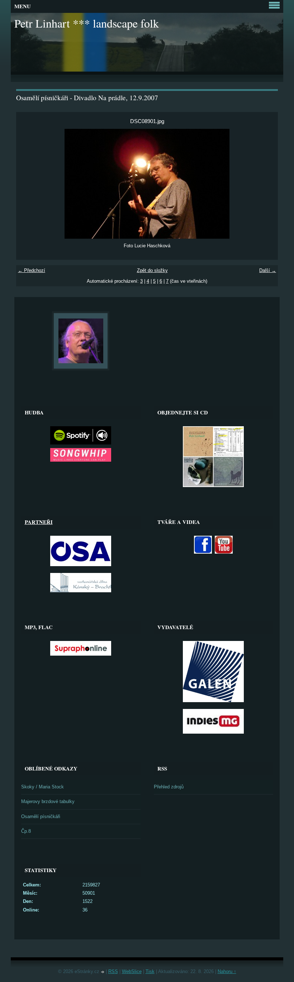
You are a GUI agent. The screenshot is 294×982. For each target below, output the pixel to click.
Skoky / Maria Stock (42, 786)
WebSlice (132, 971)
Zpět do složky (152, 270)
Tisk (150, 971)
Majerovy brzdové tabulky (48, 801)
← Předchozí (31, 270)
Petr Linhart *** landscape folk (86, 23)
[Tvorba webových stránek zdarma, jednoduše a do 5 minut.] (103, 972)
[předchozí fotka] (28, 184)
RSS (113, 971)
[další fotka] (266, 184)
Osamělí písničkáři (40, 816)
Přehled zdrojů (169, 786)
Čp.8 (26, 831)
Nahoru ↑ (227, 971)
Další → (267, 270)
